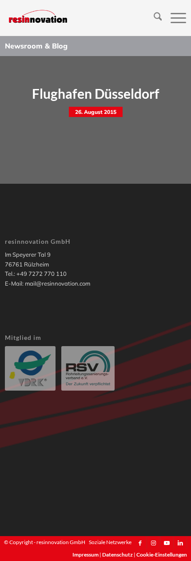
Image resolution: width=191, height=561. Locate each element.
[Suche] (153, 18)
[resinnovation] (77, 18)
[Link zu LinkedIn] (180, 542)
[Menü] (174, 18)
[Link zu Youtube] (166, 542)
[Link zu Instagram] (153, 542)
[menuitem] (153, 18)
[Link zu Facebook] (140, 542)
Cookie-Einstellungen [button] (161, 554)
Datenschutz (118, 554)
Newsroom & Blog (36, 45)
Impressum (85, 554)
